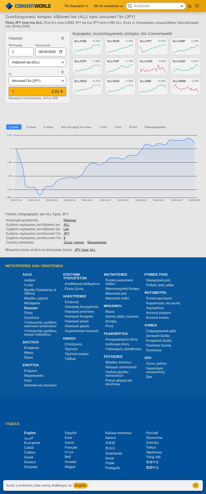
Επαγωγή (72, 302)
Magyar (70, 466)
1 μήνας (14, 127)
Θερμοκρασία (96, 242)
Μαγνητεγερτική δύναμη (122, 288)
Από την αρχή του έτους (76, 127)
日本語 (110, 442)
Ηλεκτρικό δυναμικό (79, 316)
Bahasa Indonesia (118, 433)
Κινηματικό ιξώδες (159, 340)
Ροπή (109, 326)
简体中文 (152, 462)
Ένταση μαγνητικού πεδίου (119, 282)
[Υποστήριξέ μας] (197, 6)
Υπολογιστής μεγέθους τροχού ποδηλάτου (40, 332)
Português (112, 468)
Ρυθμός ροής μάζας (160, 285)
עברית (69, 452)
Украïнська (154, 452)
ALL (66, 224)
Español (71, 433)
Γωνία (28, 285)
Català (29, 447)
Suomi (69, 442)
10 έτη (133, 127)
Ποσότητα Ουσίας (158, 345)
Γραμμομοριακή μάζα (161, 331)
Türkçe (151, 447)
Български (32, 442)
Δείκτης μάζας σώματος (122, 316)
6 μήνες (49, 127)
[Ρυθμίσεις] (62, 38)
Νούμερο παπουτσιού (121, 367)
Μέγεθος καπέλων (118, 362)
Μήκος (29, 352)
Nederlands (113, 453)
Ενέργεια (30, 370)
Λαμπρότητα (155, 308)
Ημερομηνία (42, 45)
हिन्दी (68, 457)
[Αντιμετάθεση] (62, 72)
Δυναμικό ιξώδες (158, 335)
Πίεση (28, 313)
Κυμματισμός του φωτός (163, 303)
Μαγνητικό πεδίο (117, 298)
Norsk (109, 458)
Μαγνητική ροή (116, 293)
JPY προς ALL (85, 250)
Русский (152, 433)
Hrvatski (70, 462)
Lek (66, 229)
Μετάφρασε (32, 303)
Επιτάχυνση (73, 344)
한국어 (110, 448)
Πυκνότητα (153, 350)
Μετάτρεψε (15, 45)
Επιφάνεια (31, 348)
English (80, 485)
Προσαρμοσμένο (155, 127)
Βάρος (110, 311)
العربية (28, 438)
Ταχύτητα (71, 349)
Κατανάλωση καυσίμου (40, 385)
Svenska (152, 442)
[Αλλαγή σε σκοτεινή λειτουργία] (189, 6)
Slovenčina (154, 437)
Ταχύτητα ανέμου (77, 354)
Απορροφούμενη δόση (121, 339)
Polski (109, 463)
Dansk (28, 457)
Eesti (68, 437)
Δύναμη (110, 321)
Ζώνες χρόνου (74, 242)
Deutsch (30, 462)
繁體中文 (152, 467)
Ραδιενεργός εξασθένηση (123, 349)
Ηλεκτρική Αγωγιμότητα (81, 306)
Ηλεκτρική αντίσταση (79, 311)
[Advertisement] (103, 115)
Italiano (110, 437)
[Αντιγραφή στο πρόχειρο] (13, 91)
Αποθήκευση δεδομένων (82, 284)
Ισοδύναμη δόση (117, 344)
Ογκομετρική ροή (158, 280)
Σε (10, 74)
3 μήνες (31, 127)
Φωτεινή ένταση (157, 317)
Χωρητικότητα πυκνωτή (81, 331)
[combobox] (156, 6)
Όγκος (28, 357)
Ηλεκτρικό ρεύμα (77, 321)
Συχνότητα (31, 317)
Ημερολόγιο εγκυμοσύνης (155, 370)
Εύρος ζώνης (74, 288)
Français (71, 447)
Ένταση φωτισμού (159, 298)
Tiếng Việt (153, 457)
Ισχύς (28, 380)
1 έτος (103, 127)
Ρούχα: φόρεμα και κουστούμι (118, 382)
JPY (67, 233)
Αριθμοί (29, 280)
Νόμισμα (70, 220)
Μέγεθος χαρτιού (36, 298)
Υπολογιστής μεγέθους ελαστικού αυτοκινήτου (40, 324)
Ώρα (149, 376)
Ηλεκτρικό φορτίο (77, 326)
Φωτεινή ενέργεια (158, 313)
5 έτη (118, 127)
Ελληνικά (30, 467)
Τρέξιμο (70, 358)
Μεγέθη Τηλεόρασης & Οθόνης (40, 291)
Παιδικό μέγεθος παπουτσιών (117, 373)
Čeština (29, 452)
